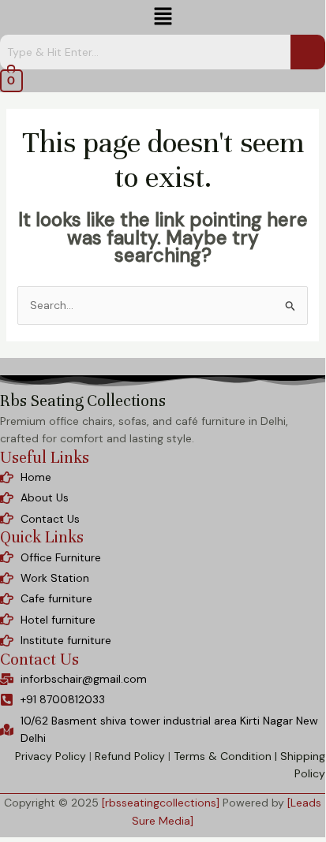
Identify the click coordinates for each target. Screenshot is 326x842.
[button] (162, 17)
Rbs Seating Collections (83, 401)
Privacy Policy (50, 756)
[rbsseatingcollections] (160, 802)
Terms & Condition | (225, 756)
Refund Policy (130, 756)
